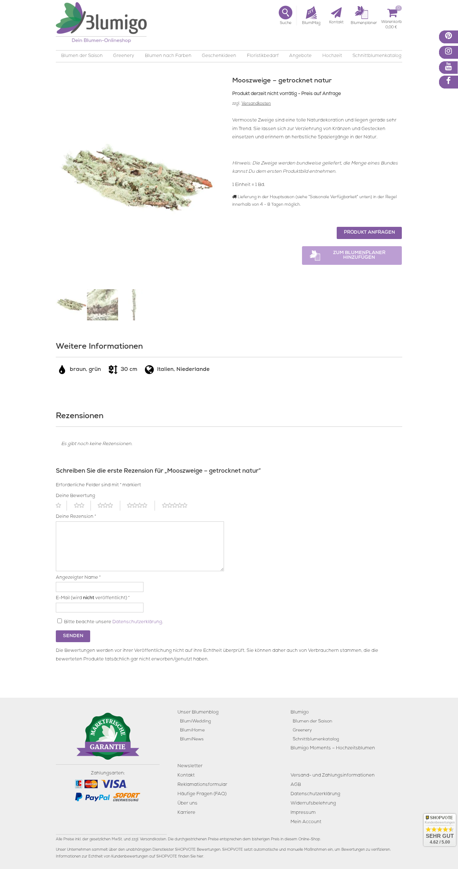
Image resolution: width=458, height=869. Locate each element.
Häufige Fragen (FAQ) (201, 794)
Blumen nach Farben (168, 56)
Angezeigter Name (78, 578)
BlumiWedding (195, 721)
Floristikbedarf (263, 56)
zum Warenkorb (391, 23)
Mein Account (306, 822)
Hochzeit (332, 56)
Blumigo (300, 712)
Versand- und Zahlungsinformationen (333, 775)
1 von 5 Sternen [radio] (61, 506)
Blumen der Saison (82, 56)
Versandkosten (256, 104)
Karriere (186, 813)
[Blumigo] (101, 25)
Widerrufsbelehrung (313, 803)
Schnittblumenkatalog (376, 56)
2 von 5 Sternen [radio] (82, 506)
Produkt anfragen (369, 232)
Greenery (123, 56)
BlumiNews (192, 739)
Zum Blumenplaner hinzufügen (359, 255)
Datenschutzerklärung (137, 622)
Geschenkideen (219, 56)
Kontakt (186, 775)
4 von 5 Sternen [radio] (141, 506)
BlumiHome (192, 730)
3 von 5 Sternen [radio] (109, 506)
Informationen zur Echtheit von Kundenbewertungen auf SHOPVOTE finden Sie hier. (130, 857)
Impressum (303, 813)
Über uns (187, 803)
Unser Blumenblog (198, 712)
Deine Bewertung (75, 496)
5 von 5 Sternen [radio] (179, 506)
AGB (296, 785)
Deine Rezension (76, 517)
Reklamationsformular (202, 785)
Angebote (300, 56)
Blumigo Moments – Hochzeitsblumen (333, 748)
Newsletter (190, 766)
